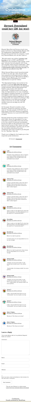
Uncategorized (19, 139)
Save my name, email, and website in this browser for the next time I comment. (15, 377)
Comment (4, 339)
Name (3, 357)
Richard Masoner (15, 41)
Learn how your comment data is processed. (17, 387)
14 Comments (15, 44)
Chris (11, 134)
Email (3, 363)
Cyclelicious (15, 9)
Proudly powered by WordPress (15, 400)
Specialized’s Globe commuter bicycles (15, 67)
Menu (15, 21)
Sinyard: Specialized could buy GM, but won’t (15, 27)
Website (4, 369)
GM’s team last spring (20, 84)
